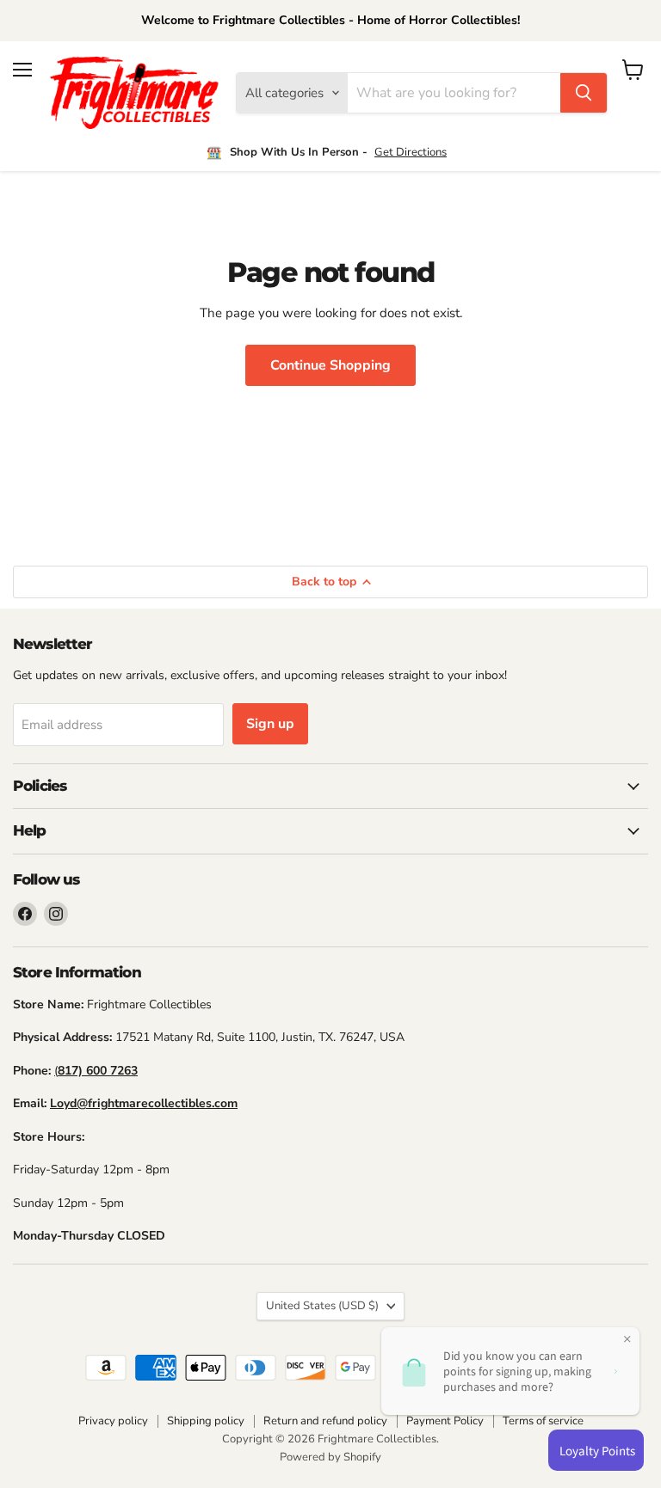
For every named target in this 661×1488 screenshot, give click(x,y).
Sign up (270, 723)
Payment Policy (445, 1421)
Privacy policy (113, 1421)
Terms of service (543, 1421)
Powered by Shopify (330, 1457)
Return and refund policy (325, 1421)
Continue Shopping (330, 365)
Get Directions (410, 152)
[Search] (583, 93)
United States (322, 1305)
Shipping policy (205, 1421)
